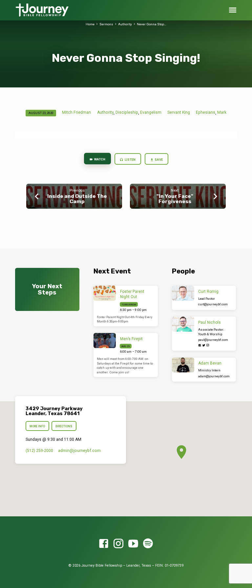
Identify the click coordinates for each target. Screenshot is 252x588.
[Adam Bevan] (183, 365)
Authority (125, 24)
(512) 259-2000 (39, 450)
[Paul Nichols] (183, 324)
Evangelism (150, 112)
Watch (99, 159)
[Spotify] (148, 544)
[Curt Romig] (183, 293)
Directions (64, 426)
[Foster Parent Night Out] (105, 293)
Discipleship (127, 112)
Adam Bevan (209, 363)
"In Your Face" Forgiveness (175, 198)
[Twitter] (203, 345)
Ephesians (205, 112)
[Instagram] (207, 345)
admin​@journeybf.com (79, 450)
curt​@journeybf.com (213, 304)
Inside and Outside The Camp (77, 198)
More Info (37, 426)
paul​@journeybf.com (213, 339)
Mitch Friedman (76, 112)
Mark (221, 112)
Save (158, 159)
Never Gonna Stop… (151, 24)
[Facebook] (199, 345)
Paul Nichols (209, 322)
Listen (130, 159)
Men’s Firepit (131, 339)
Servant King (178, 112)
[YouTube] (133, 544)
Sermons (106, 24)
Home (90, 24)
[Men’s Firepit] (105, 340)
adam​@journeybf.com (214, 376)
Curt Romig (208, 291)
